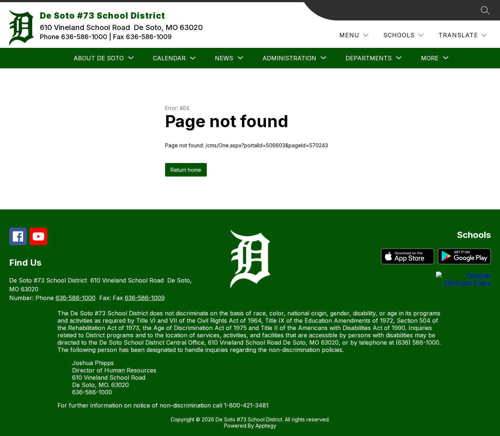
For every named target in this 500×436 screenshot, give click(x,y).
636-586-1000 (76, 298)
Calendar (169, 58)
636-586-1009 (145, 298)
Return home (186, 170)
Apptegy (265, 425)
